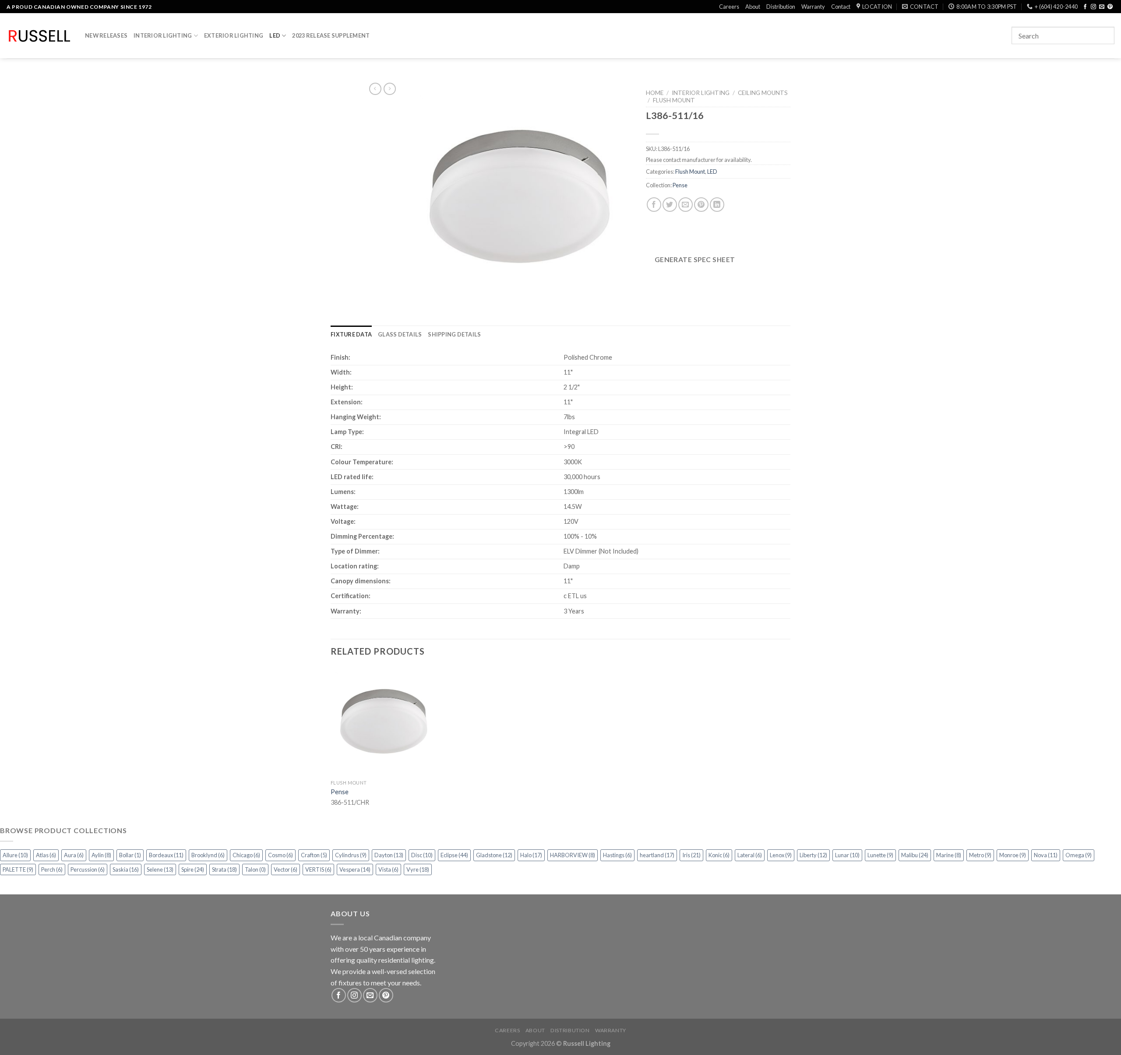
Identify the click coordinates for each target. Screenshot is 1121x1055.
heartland (657, 855)
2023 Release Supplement (331, 35)
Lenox (781, 855)
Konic (719, 855)
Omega (1078, 855)
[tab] (351, 334)
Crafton (314, 855)
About (752, 6)
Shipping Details (454, 334)
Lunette (880, 855)
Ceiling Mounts (763, 92)
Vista (388, 869)
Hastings (617, 855)
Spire (192, 869)
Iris (691, 855)
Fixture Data (351, 334)
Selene (160, 869)
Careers (729, 6)
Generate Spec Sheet (695, 259)
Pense (680, 185)
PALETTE (18, 869)
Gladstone (494, 855)
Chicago (246, 855)
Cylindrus (351, 855)
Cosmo (280, 855)
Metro (980, 855)
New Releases (106, 35)
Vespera (354, 869)
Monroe (1012, 855)
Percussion (88, 869)
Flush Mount (674, 100)
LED (274, 35)
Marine (948, 855)
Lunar (847, 855)
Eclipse (454, 855)
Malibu (914, 855)
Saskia (126, 869)
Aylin (101, 855)
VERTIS (318, 869)
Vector (285, 869)
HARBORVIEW (572, 855)
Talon (255, 869)
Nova (1046, 855)
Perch (52, 869)
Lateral (749, 855)
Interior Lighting (163, 35)
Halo (531, 855)
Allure (15, 855)
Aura (74, 855)
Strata (224, 869)
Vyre (417, 869)
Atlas (46, 855)
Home (654, 92)
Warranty (813, 6)
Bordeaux (166, 855)
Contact (840, 6)
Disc (422, 855)
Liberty (813, 855)
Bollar (130, 855)
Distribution (780, 6)
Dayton (388, 855)
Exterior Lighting (233, 35)
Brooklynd (208, 855)
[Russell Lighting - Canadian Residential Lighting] (39, 35)
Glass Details (400, 334)
